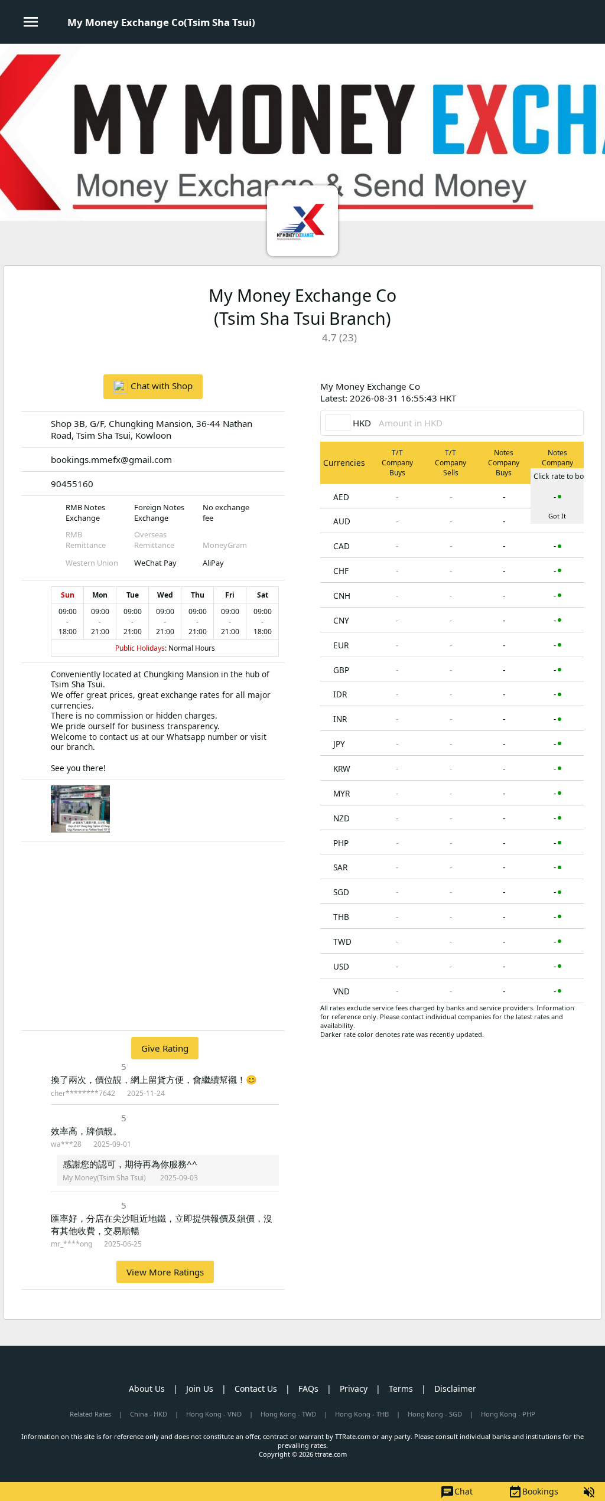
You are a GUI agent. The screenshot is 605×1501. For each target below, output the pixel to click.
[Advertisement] (153, 936)
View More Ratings (165, 1272)
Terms (401, 1388)
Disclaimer (455, 1388)
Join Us (199, 1388)
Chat (456, 1492)
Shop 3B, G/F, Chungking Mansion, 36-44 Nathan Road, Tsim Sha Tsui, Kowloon (151, 429)
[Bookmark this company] (555, 354)
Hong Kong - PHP (508, 1413)
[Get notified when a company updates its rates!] (575, 354)
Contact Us (256, 1388)
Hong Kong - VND (214, 1413)
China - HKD (148, 1413)
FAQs (308, 1388)
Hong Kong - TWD (288, 1413)
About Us (147, 1388)
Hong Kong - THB (362, 1413)
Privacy (353, 1388)
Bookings (533, 1492)
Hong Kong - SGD (435, 1413)
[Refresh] (575, 392)
